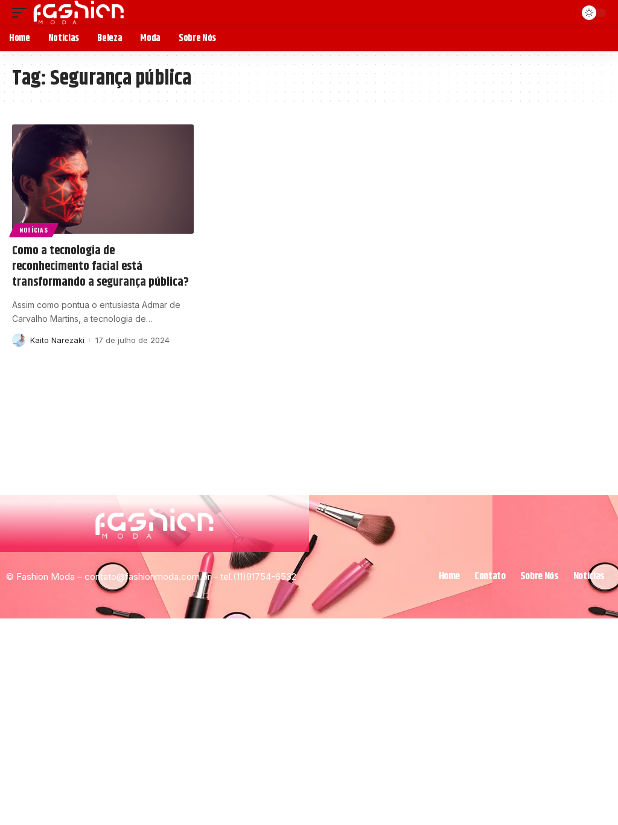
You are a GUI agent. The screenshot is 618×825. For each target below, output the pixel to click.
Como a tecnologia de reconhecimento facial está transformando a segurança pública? (100, 267)
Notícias (33, 229)
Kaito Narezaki (57, 340)
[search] (564, 12)
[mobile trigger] (22, 12)
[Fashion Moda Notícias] (79, 12)
